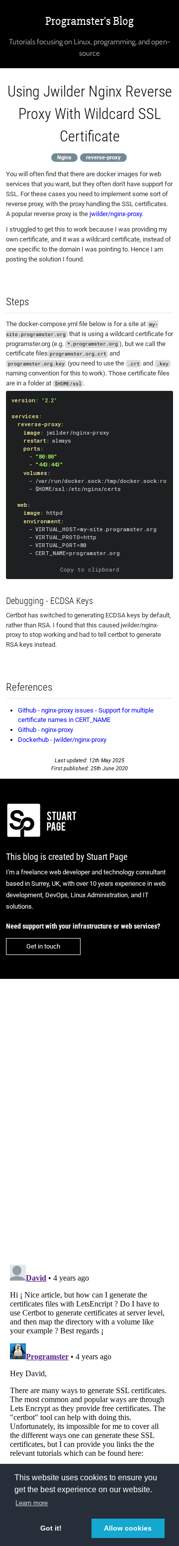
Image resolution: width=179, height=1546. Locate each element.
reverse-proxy (103, 157)
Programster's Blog (89, 21)
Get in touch (43, 946)
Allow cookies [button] (128, 1528)
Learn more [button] (31, 1503)
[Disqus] (89, 1115)
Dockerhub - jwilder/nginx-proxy (62, 739)
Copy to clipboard (89, 569)
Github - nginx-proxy (45, 729)
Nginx (64, 157)
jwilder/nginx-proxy (116, 214)
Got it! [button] (51, 1528)
